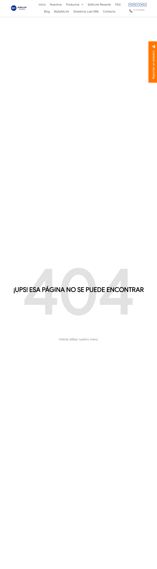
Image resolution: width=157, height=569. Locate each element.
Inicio (42, 4)
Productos (72, 4)
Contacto (109, 11)
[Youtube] (141, 4)
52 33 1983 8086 (139, 10)
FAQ (118, 4)
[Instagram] (137, 4)
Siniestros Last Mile (86, 11)
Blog (47, 11)
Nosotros (56, 4)
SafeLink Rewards (99, 4)
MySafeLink (61, 11)
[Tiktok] (145, 4)
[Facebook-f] (133, 4)
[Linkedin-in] (130, 4)
